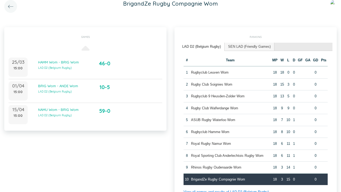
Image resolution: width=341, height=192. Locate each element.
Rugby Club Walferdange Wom (214, 108)
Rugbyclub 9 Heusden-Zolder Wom (218, 96)
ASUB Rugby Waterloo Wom (213, 120)
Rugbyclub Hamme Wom (210, 132)
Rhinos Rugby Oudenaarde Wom (216, 167)
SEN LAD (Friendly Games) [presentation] (249, 47)
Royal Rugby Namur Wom (211, 144)
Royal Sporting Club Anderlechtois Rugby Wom (227, 156)
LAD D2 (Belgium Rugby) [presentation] (201, 47)
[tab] (202, 47)
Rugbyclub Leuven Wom (210, 72)
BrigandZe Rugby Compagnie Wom (218, 179)
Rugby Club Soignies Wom (211, 84)
